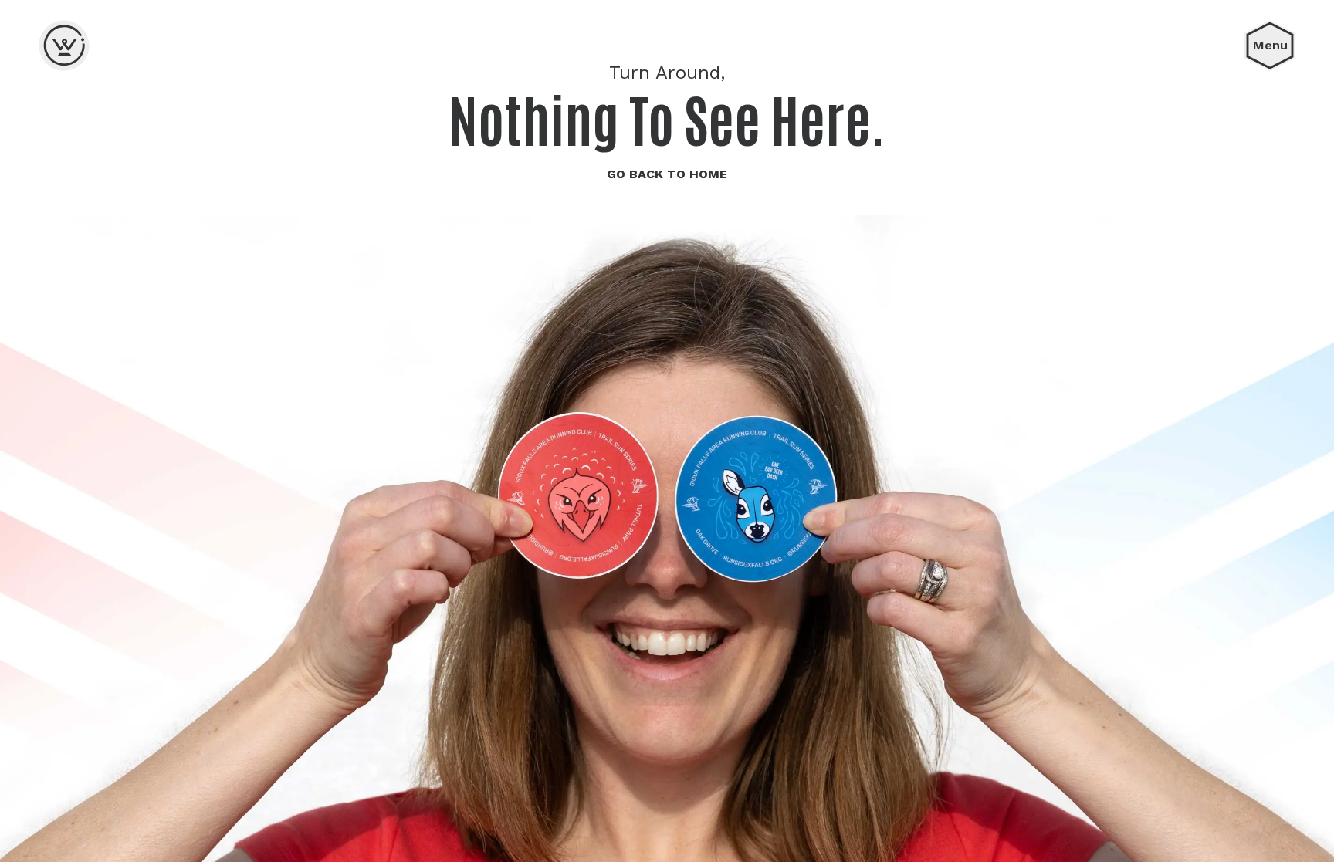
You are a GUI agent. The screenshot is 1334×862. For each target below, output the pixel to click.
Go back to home (667, 174)
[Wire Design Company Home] (64, 46)
